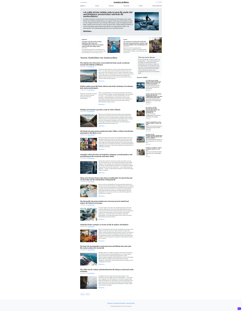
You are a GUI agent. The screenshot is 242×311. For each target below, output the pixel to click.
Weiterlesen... (87, 31)
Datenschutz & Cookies (119, 303)
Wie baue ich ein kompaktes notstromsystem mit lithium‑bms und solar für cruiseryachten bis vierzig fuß (105, 247)
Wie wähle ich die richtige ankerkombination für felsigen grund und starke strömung (107, 270)
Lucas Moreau (83, 2)
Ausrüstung (126, 5)
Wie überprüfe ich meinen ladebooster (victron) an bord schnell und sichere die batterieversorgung (104, 202)
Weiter (87, 294)
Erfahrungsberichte (157, 5)
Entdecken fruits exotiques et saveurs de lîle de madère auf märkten (104, 225)
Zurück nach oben (130, 303)
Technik (97, 5)
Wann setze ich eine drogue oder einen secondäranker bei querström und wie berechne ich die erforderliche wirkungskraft (106, 179)
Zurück (82, 294)
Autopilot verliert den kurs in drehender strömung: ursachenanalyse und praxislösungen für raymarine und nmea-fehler (106, 155)
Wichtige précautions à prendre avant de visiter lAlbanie (100, 110)
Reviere (141, 5)
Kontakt (159, 2)
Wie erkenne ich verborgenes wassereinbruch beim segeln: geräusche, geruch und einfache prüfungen (105, 64)
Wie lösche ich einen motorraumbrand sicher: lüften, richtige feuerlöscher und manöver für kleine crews (106, 132)
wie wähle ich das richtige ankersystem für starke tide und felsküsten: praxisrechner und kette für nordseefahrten (108, 14)
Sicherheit (111, 5)
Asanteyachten (121, 2)
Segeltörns (82, 5)
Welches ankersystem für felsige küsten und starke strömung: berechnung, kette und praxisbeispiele (106, 87)
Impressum (110, 303)
